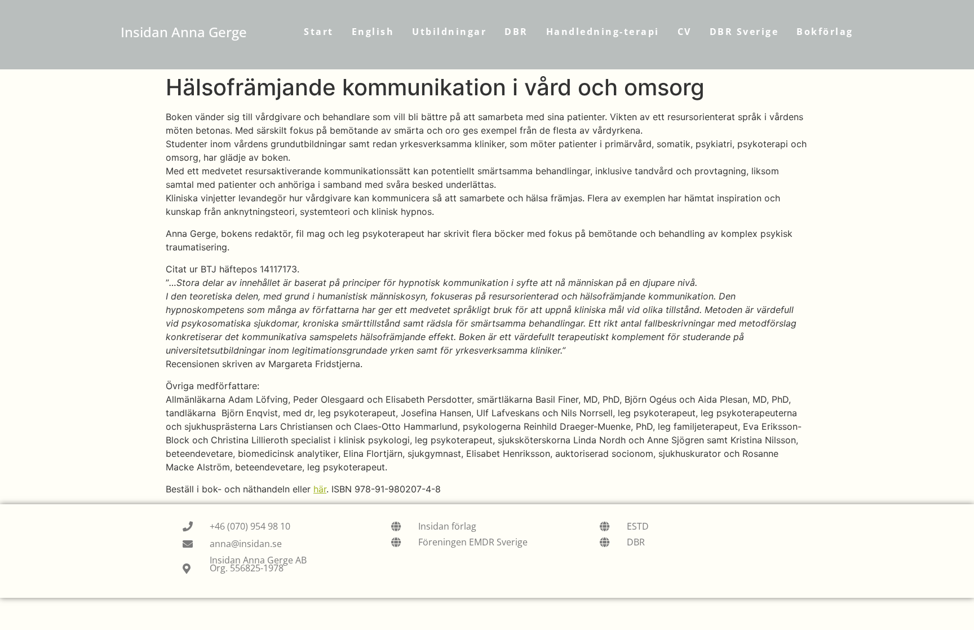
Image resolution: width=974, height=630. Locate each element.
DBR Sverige (744, 31)
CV (685, 31)
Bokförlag (824, 31)
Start (319, 31)
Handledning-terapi (602, 31)
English (373, 31)
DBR (516, 31)
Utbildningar (449, 31)
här (319, 489)
